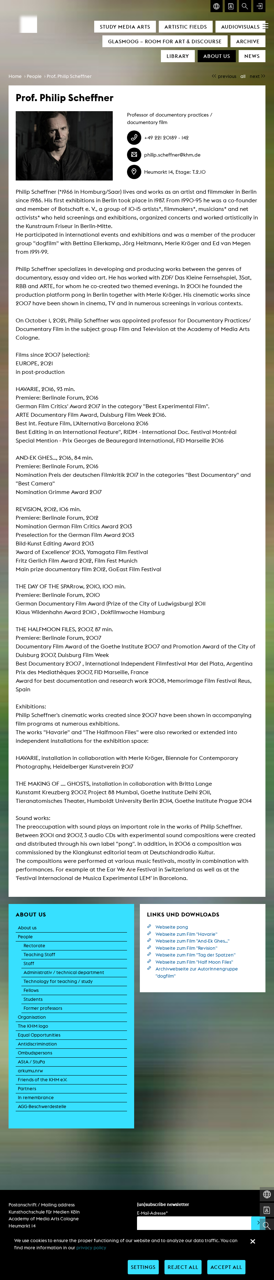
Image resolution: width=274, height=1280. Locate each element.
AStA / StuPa (31, 1061)
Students (33, 999)
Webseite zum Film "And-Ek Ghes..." (192, 941)
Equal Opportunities (39, 1035)
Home (15, 76)
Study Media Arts (125, 27)
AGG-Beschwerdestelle (42, 1106)
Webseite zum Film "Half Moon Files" (194, 962)
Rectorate (34, 945)
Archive (248, 41)
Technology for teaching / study (58, 981)
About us (216, 56)
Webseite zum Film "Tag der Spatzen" (195, 955)
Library (178, 56)
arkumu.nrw (30, 1070)
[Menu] (265, 25)
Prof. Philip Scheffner (69, 76)
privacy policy (91, 1247)
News (252, 56)
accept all (226, 1267)
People (34, 76)
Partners (27, 1088)
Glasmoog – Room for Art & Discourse (165, 41)
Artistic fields (185, 27)
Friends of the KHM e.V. (42, 1079)
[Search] (245, 6)
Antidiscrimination (37, 1044)
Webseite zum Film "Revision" (186, 948)
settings (143, 1267)
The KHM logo (33, 1026)
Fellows (31, 990)
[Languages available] (216, 6)
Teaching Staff (39, 954)
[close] (252, 1241)
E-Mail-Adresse (152, 1213)
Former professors (43, 1008)
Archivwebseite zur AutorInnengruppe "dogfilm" (197, 972)
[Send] (258, 1223)
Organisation (32, 1017)
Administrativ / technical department (64, 972)
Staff (29, 963)
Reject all (183, 1267)
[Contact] (231, 6)
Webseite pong (172, 927)
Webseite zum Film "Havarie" (186, 934)
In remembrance (36, 1097)
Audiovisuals (240, 27)
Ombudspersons (35, 1053)
